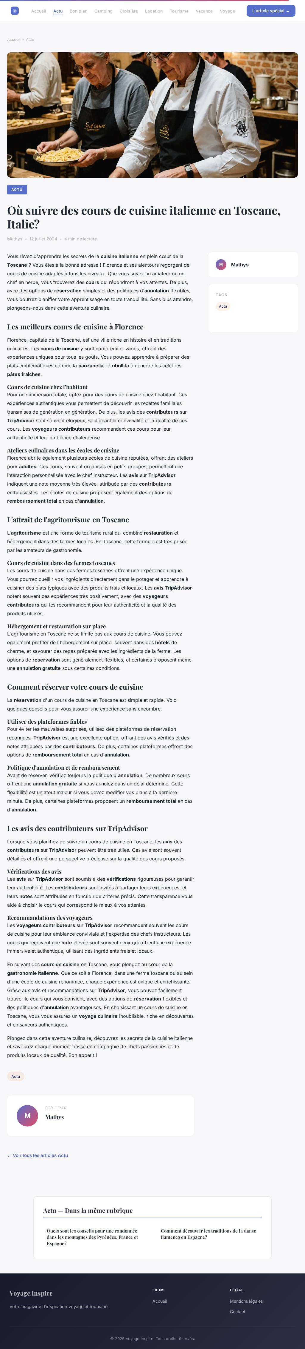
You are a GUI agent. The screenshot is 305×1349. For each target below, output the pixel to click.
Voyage (227, 10)
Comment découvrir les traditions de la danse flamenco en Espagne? (208, 1234)
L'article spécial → (271, 10)
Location (154, 10)
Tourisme (179, 10)
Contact (237, 1311)
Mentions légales (246, 1301)
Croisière (129, 10)
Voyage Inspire (31, 1293)
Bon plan (78, 10)
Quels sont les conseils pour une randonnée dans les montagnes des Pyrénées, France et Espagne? (92, 1237)
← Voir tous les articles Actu (37, 1155)
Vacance (204, 10)
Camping (103, 10)
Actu (58, 10)
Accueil (38, 10)
